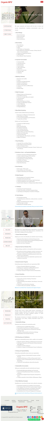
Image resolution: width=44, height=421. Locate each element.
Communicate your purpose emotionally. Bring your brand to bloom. (29, 206)
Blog (37, 400)
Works (14, 400)
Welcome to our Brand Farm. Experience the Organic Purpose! (28, 287)
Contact (29, 401)
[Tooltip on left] (43, 419)
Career (14, 401)
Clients (7, 400)
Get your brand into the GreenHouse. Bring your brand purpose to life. (28, 393)
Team (32, 400)
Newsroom (22, 401)
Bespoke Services (23, 400)
